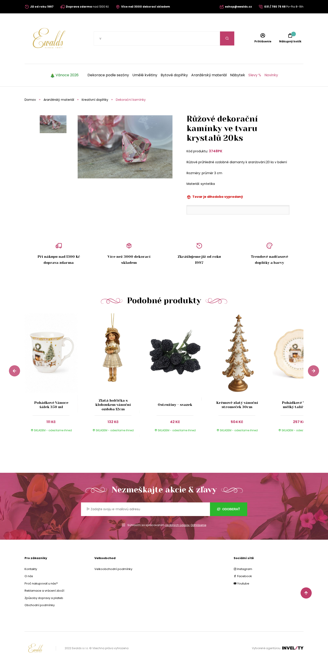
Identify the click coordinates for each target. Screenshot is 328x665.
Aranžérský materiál (209, 75)
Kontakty (31, 569)
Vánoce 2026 (67, 75)
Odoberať (230, 509)
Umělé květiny (144, 75)
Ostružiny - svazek (175, 405)
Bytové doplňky (174, 75)
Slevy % (254, 75)
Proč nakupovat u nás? (41, 583)
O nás (29, 576)
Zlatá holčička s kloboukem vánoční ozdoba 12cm (113, 404)
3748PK (215, 151)
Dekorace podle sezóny (108, 75)
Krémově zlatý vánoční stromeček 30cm (237, 405)
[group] (56, 376)
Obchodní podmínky (40, 605)
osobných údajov (177, 525)
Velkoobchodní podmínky (113, 569)
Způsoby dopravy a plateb (44, 598)
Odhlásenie (198, 525)
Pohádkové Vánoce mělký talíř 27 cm (299, 405)
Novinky (271, 75)
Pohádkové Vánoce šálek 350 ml (51, 405)
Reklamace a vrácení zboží (44, 591)
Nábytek (237, 75)
